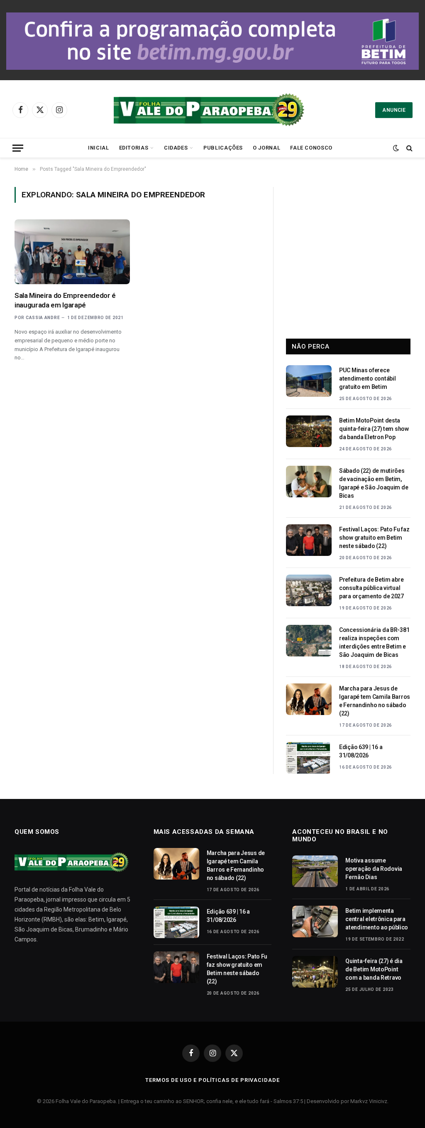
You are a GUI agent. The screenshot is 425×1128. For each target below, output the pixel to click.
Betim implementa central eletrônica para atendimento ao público (376, 919)
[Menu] (17, 148)
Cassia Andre (43, 317)
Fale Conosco (311, 148)
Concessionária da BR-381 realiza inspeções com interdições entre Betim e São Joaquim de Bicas (374, 642)
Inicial (98, 148)
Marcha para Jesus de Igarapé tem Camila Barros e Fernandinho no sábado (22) (374, 701)
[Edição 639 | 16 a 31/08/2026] (309, 758)
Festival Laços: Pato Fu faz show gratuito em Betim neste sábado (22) (374, 537)
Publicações (223, 148)
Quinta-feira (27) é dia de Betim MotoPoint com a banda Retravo (374, 969)
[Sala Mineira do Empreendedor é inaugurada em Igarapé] (72, 251)
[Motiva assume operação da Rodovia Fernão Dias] (315, 871)
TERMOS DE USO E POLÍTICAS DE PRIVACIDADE (212, 1080)
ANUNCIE (393, 110)
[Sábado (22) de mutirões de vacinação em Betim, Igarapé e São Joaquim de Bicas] (309, 481)
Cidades (176, 148)
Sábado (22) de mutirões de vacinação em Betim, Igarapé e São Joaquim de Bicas (373, 483)
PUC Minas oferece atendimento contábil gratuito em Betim (367, 378)
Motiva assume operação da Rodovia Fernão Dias (373, 868)
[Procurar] (409, 148)
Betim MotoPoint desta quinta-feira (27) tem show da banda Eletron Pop (374, 428)
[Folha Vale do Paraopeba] (212, 110)
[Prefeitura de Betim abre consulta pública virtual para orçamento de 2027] (309, 590)
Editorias (134, 148)
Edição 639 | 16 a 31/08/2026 (360, 751)
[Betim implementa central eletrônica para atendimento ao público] (315, 921)
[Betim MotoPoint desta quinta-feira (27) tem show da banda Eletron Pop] (309, 431)
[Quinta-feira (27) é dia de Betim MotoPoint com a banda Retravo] (315, 972)
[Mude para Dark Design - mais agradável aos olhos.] (396, 148)
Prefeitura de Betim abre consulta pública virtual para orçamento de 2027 (371, 588)
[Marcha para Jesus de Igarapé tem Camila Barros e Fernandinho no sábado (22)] (309, 699)
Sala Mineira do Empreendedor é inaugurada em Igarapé (65, 300)
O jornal (266, 148)
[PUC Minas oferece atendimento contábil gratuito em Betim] (309, 381)
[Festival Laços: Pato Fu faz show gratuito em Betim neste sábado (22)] (309, 540)
